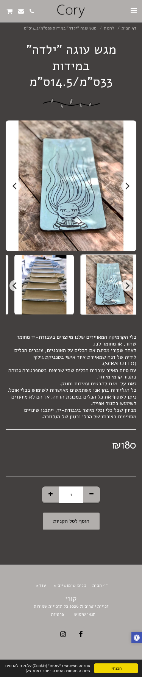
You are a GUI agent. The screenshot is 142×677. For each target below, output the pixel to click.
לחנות (109, 28)
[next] (15, 186)
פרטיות (57, 614)
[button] (133, 11)
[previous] (127, 186)
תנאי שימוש (84, 614)
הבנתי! (116, 668)
